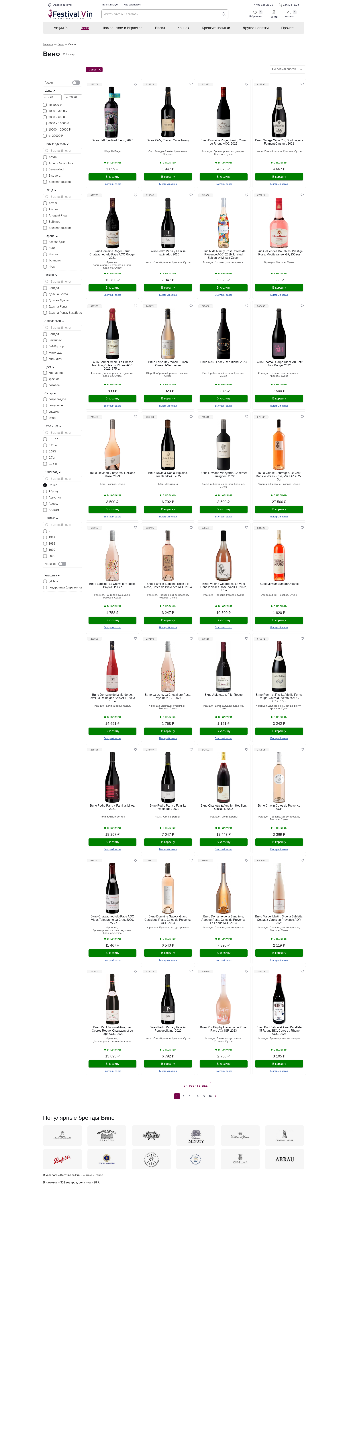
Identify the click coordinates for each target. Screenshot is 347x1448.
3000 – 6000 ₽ (57, 117)
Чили (52, 266)
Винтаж (49, 518)
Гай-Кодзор (56, 346)
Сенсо (53, 485)
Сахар (48, 393)
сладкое (54, 411)
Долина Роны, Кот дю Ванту (284, 705)
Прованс (275, 484)
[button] (287, 69)
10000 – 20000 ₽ (59, 129)
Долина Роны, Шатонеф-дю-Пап (112, 265)
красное (54, 379)
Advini (53, 203)
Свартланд (171, 484)
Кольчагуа (55, 358)
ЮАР (107, 151)
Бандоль (54, 288)
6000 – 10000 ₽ (58, 123)
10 (210, 1096)
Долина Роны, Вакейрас (65, 312)
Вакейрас (55, 340)
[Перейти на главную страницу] (70, 14)
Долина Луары (59, 300)
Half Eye (116, 151)
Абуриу (54, 491)
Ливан (53, 248)
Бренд (48, 190)
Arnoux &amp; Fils (61, 163)
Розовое (281, 262)
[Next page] (215, 1096)
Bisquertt (54, 175)
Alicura (53, 209)
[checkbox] (76, 82)
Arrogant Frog (58, 215)
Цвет (47, 367)
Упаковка (50, 575)
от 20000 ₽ (55, 135)
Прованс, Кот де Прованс (229, 262)
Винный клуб (110, 4)
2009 (52, 556)
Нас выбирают (132, 4)
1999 (52, 549)
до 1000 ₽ (55, 104)
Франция (55, 260)
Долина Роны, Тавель (118, 705)
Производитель (55, 143)
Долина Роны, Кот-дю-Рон (229, 151)
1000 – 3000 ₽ (57, 111)
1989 (52, 537)
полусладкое (57, 399)
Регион (49, 274)
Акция (49, 82)
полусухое (56, 405)
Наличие (50, 563)
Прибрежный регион (165, 373)
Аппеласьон (52, 320)
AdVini (53, 157)
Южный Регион (273, 151)
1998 (52, 543)
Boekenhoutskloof (60, 181)
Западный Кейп (163, 151)
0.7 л (52, 457)
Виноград (51, 472)
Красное (219, 154)
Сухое (229, 154)
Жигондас (55, 352)
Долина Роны (58, 306)
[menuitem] (60, 28)
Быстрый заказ (112, 183)
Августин (55, 497)
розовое (54, 385)
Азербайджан (58, 242)
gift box (53, 581)
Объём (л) (51, 425)
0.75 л (53, 463)
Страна (49, 236)
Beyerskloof (56, 169)
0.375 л (53, 451)
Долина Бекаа (58, 294)
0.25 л (53, 445)
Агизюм (54, 510)
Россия (53, 254)
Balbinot (54, 221)
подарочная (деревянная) (67, 587)
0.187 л (53, 439)
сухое (52, 417)
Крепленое (56, 372)
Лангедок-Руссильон (118, 595)
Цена (48, 90)
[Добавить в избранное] (135, 84)
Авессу (53, 503)
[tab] (62, 82)
